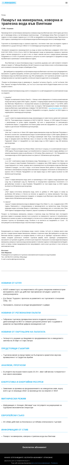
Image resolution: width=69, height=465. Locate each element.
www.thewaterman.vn (55, 108)
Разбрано (54, 463)
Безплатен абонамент (34, 447)
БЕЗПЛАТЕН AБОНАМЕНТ (33, 457)
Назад (3, 15)
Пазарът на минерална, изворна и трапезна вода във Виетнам (29, 436)
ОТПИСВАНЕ (48, 457)
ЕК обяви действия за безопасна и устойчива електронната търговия (32, 422)
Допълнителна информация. (40, 463)
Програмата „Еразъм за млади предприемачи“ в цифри (26, 305)
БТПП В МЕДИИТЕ (17, 457)
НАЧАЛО (7, 457)
